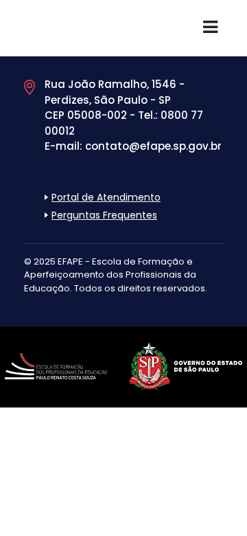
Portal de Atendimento (106, 197)
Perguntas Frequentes (104, 215)
